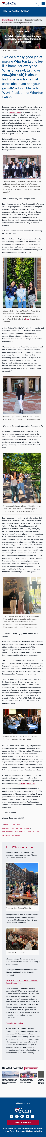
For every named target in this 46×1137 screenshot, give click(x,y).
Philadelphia (33, 832)
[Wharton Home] (9, 3)
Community (15, 824)
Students (6, 835)
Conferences (7, 832)
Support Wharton (23, 1122)
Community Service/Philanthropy (16, 828)
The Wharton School (20, 847)
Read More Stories (31, 1068)
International (21, 832)
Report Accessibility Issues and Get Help (29, 1131)
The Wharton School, (14, 1128)
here (27, 319)
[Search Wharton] (38, 3)
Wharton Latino (15, 112)
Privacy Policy (9, 1131)
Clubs (6, 824)
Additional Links (22, 1103)
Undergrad (16, 835)
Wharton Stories (7, 20)
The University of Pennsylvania (32, 1128)
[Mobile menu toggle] (43, 3)
